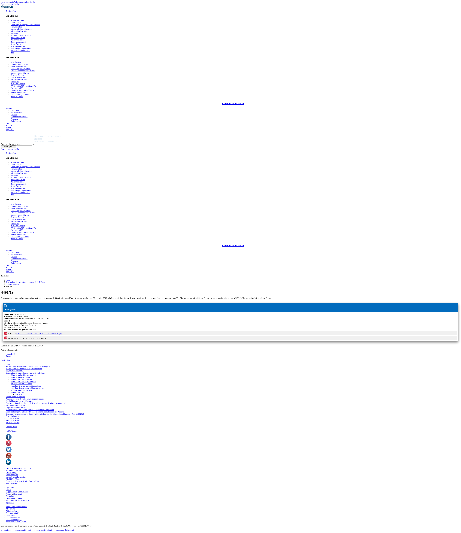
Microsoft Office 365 (19, 31)
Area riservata (16, 62)
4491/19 (18, 395)
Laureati (14, 115)
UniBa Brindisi (11, 427)
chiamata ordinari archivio (20, 377)
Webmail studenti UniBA (20, 51)
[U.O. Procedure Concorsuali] (17, 142)
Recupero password (18, 42)
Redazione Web (12, 475)
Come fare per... (17, 22)
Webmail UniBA (17, 97)
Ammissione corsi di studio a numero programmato (25, 399)
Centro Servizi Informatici (15, 477)
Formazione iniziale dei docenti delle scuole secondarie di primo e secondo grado (36, 403)
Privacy (9, 494)
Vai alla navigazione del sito (24, 2)
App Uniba (10, 130)
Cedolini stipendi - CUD (20, 64)
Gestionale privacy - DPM (20, 69)
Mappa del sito (11, 492)
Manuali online (16, 27)
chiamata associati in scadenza (22, 379)
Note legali (17, 494)
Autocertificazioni (17, 20)
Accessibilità (23, 492)
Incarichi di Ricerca (13, 420)
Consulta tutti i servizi (233, 103)
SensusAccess (16, 44)
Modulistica (15, 33)
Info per (9, 108)
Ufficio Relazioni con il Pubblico (18, 468)
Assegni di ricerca (12, 416)
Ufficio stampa (11, 473)
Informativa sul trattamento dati (17, 500)
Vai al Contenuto (7, 2)
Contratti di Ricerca (13, 418)
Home (8, 280)
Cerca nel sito (6, 144)
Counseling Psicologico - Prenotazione (25, 25)
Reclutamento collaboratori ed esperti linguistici (24, 369)
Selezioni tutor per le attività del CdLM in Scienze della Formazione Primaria (35, 412)
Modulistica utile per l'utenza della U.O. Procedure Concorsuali (30, 410)
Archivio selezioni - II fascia (21, 384)
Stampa (8, 356)
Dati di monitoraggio (13, 520)
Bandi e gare (10, 515)
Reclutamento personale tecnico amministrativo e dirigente (28, 366)
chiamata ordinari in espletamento (23, 375)
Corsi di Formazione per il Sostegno (19, 401)
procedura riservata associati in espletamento (27, 388)
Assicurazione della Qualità (16, 522)
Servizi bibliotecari (18, 46)
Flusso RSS (10, 354)
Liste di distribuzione (18, 77)
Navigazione (6, 360)
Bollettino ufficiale (13, 513)
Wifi (12, 53)
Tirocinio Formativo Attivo (16, 405)
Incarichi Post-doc (12, 423)
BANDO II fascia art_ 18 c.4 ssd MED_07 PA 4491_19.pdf (39, 334)
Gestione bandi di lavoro (20, 73)
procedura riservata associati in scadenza (26, 386)
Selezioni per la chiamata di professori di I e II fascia (25, 282)
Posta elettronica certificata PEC (18, 470)
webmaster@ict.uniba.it (43, 530)
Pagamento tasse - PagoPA (21, 35)
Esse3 (8, 123)
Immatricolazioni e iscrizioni (21, 29)
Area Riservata (11, 483)
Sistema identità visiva (19, 92)
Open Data (10, 487)
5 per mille (10, 503)
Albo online (10, 509)
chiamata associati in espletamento (23, 382)
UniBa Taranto (11, 431)
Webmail (9, 128)
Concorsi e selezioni (13, 517)
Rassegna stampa (17, 40)
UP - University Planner (20, 95)
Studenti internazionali (19, 117)
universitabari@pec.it (23, 530)
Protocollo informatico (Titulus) (22, 90)
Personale (14, 119)
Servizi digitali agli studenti (21, 48)
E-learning (10, 496)
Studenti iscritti (16, 112)
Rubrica (9, 125)
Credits (8, 490)
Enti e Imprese (16, 121)
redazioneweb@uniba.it (65, 530)
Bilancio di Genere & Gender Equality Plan (22, 481)
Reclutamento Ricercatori (15, 397)
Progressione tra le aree (14, 371)
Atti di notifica (11, 511)
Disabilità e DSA (12, 479)
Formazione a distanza (19, 66)
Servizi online (11, 11)
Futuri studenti (16, 110)
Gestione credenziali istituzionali (23, 71)
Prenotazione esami (18, 38)
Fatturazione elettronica (14, 498)
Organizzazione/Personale (15, 407)
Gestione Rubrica (17, 75)
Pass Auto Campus (18, 84)
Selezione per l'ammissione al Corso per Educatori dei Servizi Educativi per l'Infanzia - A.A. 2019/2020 (45, 414)
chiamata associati (12, 284)
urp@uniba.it (6, 530)
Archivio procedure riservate (21, 390)
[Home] (53, 142)
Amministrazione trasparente (16, 507)
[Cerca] (33, 144)
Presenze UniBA (17, 88)
